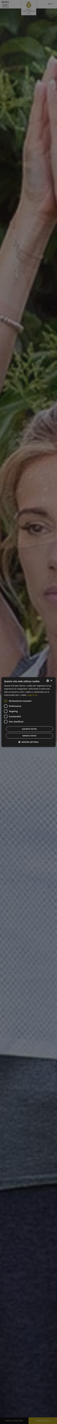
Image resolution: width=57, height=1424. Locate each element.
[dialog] (28, 712)
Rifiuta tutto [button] (29, 736)
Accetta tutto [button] (29, 729)
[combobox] (47, 680)
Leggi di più (32, 695)
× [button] (51, 681)
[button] (28, 742)
